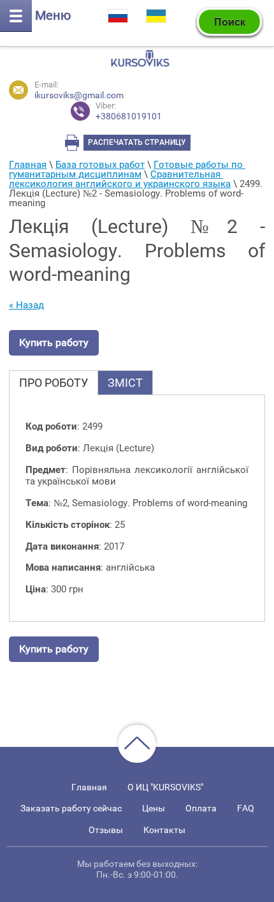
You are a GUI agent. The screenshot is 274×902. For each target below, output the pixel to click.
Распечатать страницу (137, 142)
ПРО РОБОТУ (53, 382)
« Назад (26, 305)
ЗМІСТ (125, 382)
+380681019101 (129, 111)
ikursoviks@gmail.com (79, 95)
